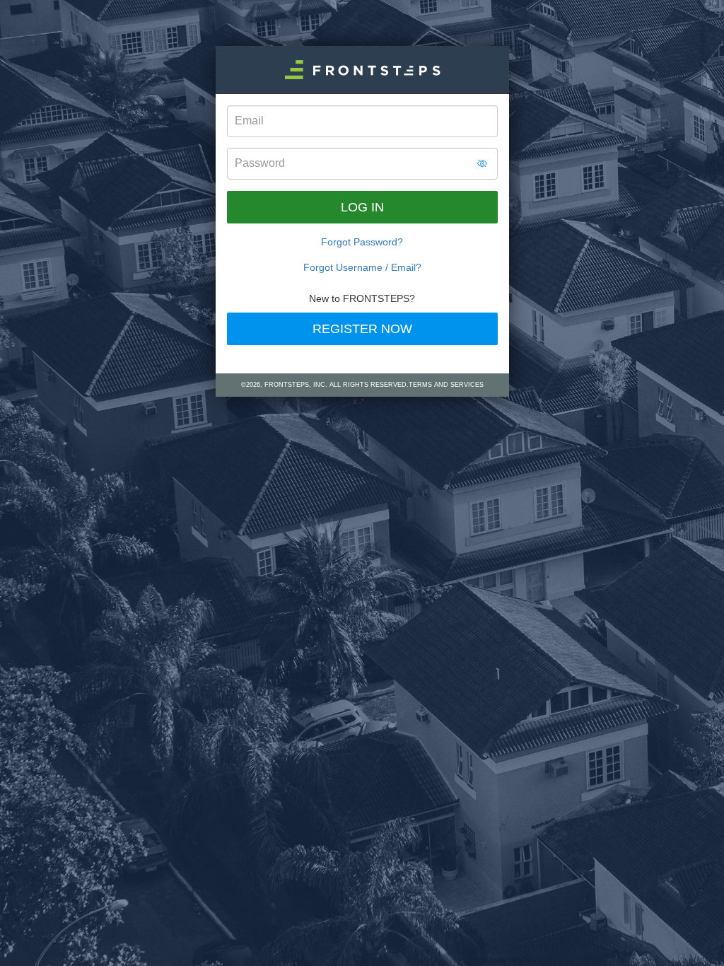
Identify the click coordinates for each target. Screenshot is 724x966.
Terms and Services (446, 384)
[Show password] (482, 163)
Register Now (362, 329)
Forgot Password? (362, 242)
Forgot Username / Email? (362, 267)
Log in (362, 207)
